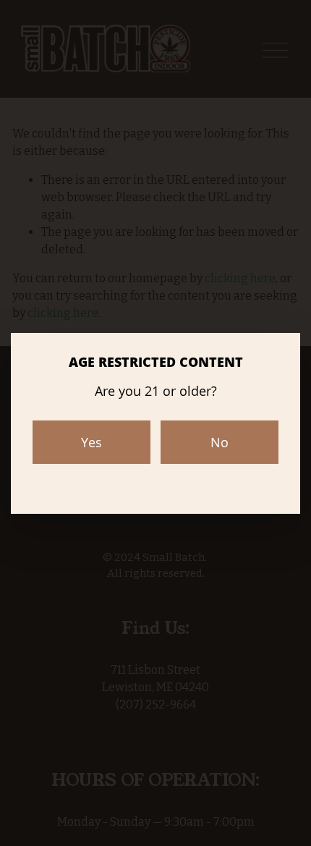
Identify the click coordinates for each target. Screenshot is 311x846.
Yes (91, 442)
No (219, 442)
